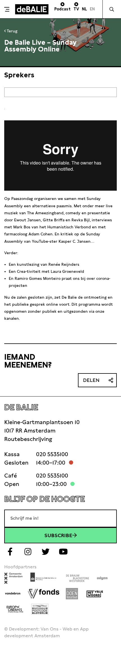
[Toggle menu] (6, 9)
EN (92, 9)
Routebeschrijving (28, 439)
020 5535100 (52, 454)
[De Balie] (32, 9)
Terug (11, 31)
